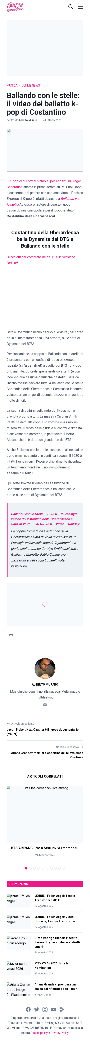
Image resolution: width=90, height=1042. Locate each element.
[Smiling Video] (61, 1009)
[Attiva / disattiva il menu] (81, 7)
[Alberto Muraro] (45, 668)
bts (11, 635)
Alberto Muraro (28, 120)
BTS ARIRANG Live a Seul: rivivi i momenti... (45, 848)
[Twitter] (36, 1009)
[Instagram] (45, 1009)
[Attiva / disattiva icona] (71, 7)
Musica (12, 85)
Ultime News (31, 85)
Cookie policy (39, 1032)
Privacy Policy (60, 1032)
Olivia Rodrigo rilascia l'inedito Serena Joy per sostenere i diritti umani (57, 942)
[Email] (45, 704)
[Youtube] (53, 1009)
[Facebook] (28, 1009)
